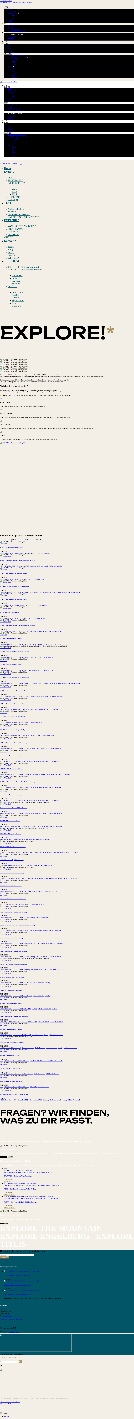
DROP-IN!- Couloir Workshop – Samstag (11, 938)
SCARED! (27, 644)
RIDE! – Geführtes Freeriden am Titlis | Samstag (13, 742)
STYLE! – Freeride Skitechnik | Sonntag (11, 664)
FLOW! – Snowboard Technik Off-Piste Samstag (13, 808)
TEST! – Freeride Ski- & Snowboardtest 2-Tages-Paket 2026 (18, 1294)
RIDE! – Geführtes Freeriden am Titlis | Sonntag (13, 912)
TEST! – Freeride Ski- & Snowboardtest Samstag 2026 (17, 1275)
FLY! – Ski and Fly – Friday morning (10, 755)
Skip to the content (6, 1)
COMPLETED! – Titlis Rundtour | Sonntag (12, 873)
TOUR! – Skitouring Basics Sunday (9, 612)
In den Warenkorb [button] (9, 1195)
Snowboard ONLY (19, 553)
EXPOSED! (4, 839)
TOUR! (48, 553)
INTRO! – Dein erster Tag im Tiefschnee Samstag (13, 599)
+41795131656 (7, 1316)
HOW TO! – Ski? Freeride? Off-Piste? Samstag (13, 716)
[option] (69, 1416)
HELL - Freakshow (6, 592)
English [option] (6, 1416)
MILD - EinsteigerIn (6, 553)
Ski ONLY (17, 579)
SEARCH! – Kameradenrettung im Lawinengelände (14, 586)
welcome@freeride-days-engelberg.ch (12, 1319)
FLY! (1, 761)
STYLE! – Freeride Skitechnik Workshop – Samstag (14, 651)
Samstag (33, 566)
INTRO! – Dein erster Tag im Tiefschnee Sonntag (13, 573)
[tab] (5, 540)
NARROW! (28, 774)
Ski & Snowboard (42, 566)
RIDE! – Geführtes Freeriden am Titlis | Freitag (13, 703)
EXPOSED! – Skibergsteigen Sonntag (10, 834)
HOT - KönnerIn (5, 566)
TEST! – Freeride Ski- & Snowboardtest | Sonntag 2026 (17, 1285)
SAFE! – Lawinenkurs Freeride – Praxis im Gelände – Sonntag (17, 625)
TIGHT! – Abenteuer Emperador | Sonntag (12, 977)
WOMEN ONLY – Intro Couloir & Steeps (11, 769)
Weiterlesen (7, 1181)
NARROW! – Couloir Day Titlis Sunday (11, 990)
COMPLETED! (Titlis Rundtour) (10, 852)
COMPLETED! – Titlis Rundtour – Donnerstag (13, 847)
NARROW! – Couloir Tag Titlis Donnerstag (12, 860)
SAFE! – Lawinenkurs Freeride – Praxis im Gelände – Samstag (17, 560)
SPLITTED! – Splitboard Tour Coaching (11, 547)
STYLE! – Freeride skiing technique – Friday (12, 730)
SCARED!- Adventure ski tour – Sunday (11, 638)
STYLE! (43, 579)
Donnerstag (25, 852)
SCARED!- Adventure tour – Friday (10, 821)
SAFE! (27, 566)
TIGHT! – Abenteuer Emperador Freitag (11, 1081)
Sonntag (28, 553)
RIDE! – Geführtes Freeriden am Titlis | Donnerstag (14, 1016)
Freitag (2, 709)
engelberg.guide (14, 1332)
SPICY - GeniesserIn (38, 553)
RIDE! (32, 709)
